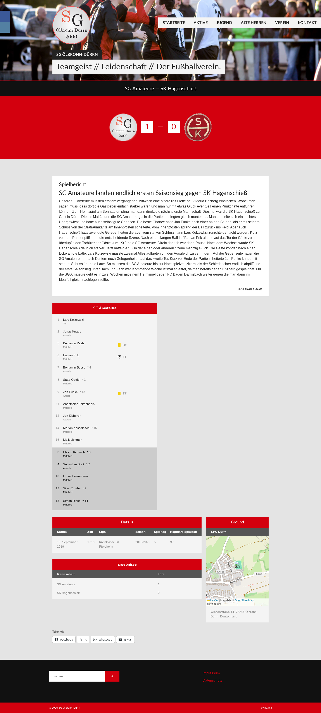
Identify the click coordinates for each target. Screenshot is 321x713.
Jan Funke (70, 392)
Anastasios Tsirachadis (79, 404)
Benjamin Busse (74, 367)
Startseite (174, 23)
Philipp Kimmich (74, 452)
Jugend (224, 23)
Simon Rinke (72, 500)
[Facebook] (5, 16)
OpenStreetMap (244, 600)
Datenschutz (212, 680)
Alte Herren (253, 23)
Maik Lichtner (72, 439)
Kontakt (307, 23)
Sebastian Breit (73, 464)
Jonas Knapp (72, 331)
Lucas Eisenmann (75, 476)
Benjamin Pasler (74, 343)
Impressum (211, 673)
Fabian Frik (71, 355)
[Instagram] (5, 27)
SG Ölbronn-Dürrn (77, 55)
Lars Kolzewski (73, 319)
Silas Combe (72, 488)
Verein (282, 23)
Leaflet (214, 600)
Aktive (201, 23)
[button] (237, 566)
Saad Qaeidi (71, 379)
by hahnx (266, 707)
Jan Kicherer (72, 415)
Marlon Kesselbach (76, 428)
